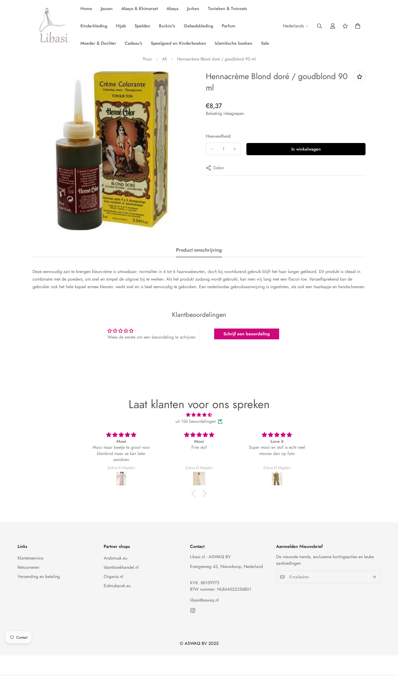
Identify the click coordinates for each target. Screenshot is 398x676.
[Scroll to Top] (387, 646)
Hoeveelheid (218, 136)
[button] (357, 26)
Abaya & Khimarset (139, 8)
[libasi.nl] (52, 26)
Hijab (121, 26)
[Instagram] (193, 610)
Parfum (228, 26)
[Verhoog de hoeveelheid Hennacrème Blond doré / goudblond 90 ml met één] (235, 149)
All (164, 59)
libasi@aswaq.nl (204, 600)
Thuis (147, 59)
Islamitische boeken (233, 43)
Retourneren (28, 567)
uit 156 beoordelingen (195, 421)
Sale (265, 43)
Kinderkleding (93, 26)
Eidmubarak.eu (117, 586)
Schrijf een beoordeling (246, 334)
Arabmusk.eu (115, 558)
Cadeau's (133, 43)
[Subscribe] (374, 577)
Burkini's (167, 26)
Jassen (107, 8)
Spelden (142, 26)
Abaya (172, 8)
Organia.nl (113, 576)
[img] (199, 414)
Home (86, 8)
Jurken (193, 8)
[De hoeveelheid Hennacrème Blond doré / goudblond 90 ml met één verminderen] (212, 149)
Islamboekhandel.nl (121, 567)
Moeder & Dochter (98, 43)
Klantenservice (30, 558)
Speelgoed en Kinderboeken (178, 43)
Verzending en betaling (39, 576)
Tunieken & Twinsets (227, 8)
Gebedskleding (198, 26)
